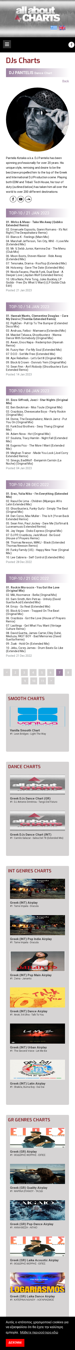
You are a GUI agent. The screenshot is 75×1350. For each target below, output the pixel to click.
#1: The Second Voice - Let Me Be (28, 1050)
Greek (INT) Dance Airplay (28, 1011)
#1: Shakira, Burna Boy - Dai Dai (27, 1087)
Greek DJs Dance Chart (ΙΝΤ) (30, 834)
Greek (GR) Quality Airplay (28, 1188)
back (65, 81)
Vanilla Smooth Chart (25, 730)
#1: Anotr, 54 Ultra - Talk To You (27, 1014)
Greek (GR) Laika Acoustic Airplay (34, 1260)
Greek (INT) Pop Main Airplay (31, 975)
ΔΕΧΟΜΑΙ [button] (15, 1342)
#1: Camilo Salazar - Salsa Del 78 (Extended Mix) (36, 838)
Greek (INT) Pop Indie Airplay (31, 939)
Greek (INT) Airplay (24, 902)
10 (33, 681)
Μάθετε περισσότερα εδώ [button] (39, 1332)
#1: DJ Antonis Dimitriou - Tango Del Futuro (33, 801)
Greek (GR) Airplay (23, 1151)
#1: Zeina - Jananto (20, 978)
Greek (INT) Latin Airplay (27, 1083)
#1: (27, 1155)
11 (42, 681)
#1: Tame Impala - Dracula (24, 906)
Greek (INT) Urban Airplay (28, 1047)
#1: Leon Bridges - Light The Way (28, 733)
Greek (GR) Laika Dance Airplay (32, 1296)
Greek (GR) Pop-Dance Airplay (31, 1224)
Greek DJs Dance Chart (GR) (30, 798)
